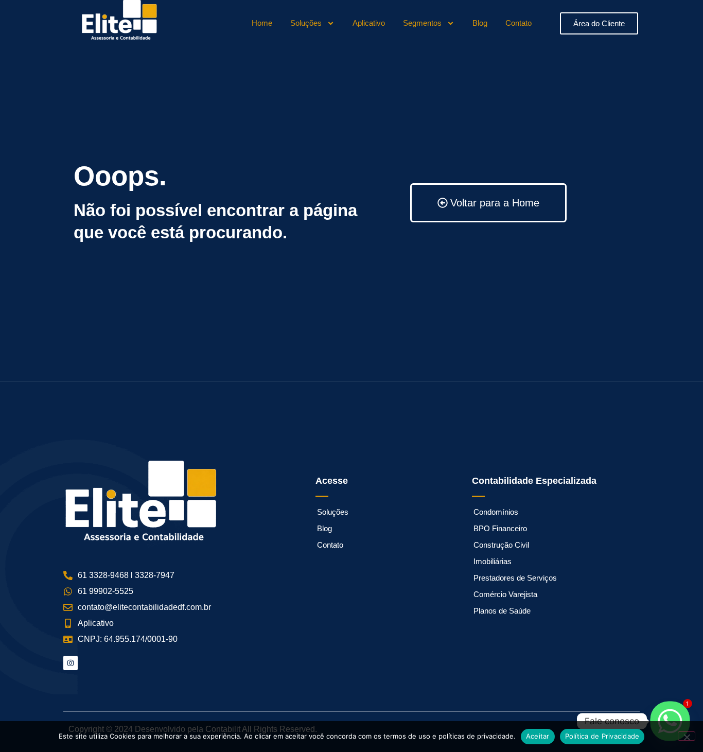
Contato (518, 23)
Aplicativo (369, 23)
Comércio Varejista (505, 594)
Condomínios (495, 512)
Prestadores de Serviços (515, 577)
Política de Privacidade (602, 736)
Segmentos (422, 23)
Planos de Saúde (502, 610)
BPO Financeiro (500, 528)
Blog (479, 23)
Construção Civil (501, 544)
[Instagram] (70, 663)
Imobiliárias (492, 561)
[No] (686, 736)
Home (262, 23)
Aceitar (538, 736)
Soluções (306, 23)
